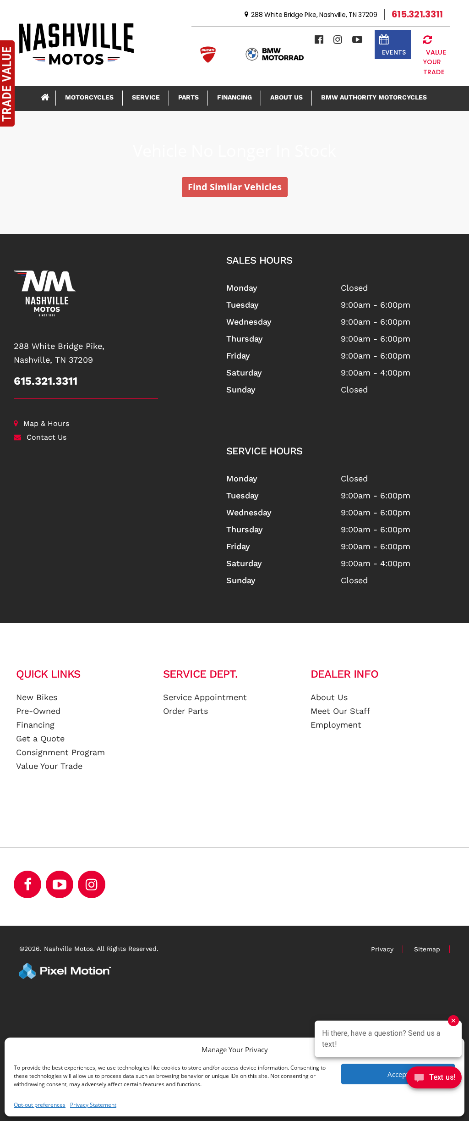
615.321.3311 (45, 381)
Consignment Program (60, 752)
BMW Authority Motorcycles (374, 97)
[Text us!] (434, 1079)
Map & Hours (46, 423)
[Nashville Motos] (113, 293)
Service (146, 97)
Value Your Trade (49, 766)
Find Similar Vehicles (235, 187)
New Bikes (36, 697)
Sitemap (427, 949)
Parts (188, 97)
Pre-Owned (38, 711)
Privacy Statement (93, 1105)
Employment (336, 724)
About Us (286, 97)
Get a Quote (40, 738)
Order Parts (185, 711)
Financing (234, 97)
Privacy (382, 949)
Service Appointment (205, 697)
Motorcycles (89, 97)
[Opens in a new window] (319, 39)
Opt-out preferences (39, 1105)
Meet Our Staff (340, 711)
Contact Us (46, 437)
